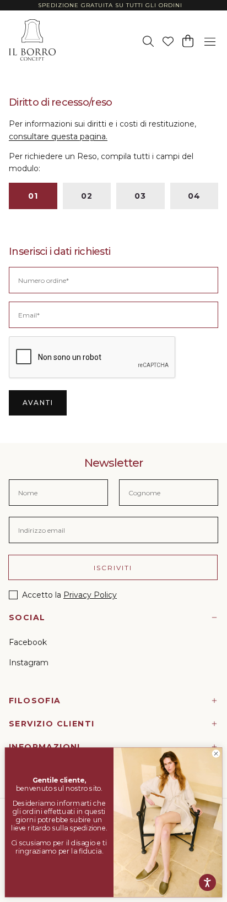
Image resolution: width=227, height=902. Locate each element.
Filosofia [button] (35, 701)
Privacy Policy (90, 595)
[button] (210, 40)
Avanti (38, 402)
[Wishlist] (168, 41)
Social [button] (27, 617)
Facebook (28, 642)
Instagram (28, 663)
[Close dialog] (216, 753)
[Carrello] (187, 41)
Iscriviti (113, 568)
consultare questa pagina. (58, 136)
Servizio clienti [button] (51, 724)
